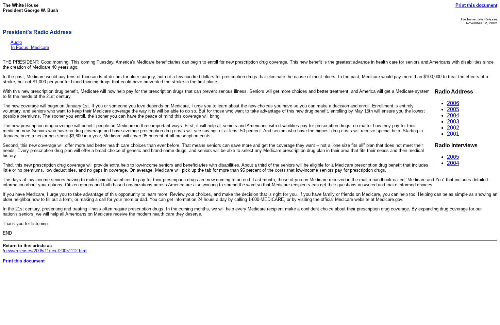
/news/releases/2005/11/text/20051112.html (45, 250)
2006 (453, 103)
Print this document (476, 5)
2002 (453, 128)
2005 (453, 109)
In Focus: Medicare (30, 47)
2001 (453, 134)
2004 (453, 115)
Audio (16, 42)
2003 (453, 121)
